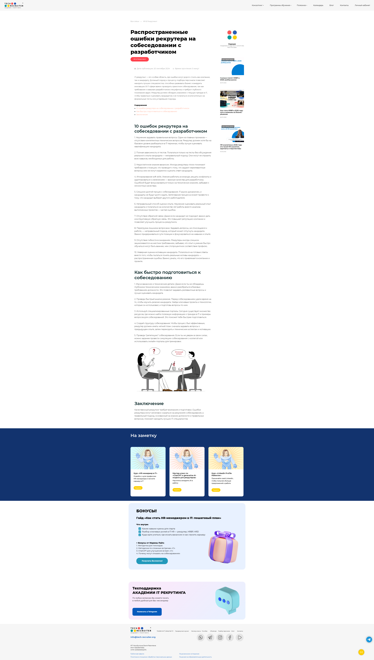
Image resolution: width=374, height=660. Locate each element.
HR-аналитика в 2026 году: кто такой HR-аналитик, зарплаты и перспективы (231, 147)
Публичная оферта (137, 654)
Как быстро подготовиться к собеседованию (156, 111)
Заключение (142, 115)
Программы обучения (280, 5)
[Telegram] (369, 639)
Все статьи (135, 21)
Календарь (318, 5)
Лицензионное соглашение (189, 654)
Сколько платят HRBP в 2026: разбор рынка (229, 79)
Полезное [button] (301, 5)
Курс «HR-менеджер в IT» (145, 473)
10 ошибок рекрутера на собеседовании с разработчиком (162, 108)
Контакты (344, 5)
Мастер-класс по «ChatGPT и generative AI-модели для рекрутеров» (184, 475)
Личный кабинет (362, 5)
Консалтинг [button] (257, 5)
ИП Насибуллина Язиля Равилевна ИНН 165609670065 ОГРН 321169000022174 (143, 648)
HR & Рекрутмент (150, 21)
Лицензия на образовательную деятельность (195, 657)
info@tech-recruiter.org (143, 637)
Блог (331, 5)
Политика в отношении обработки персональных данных (151, 657)
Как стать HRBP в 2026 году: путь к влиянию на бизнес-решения (231, 112)
